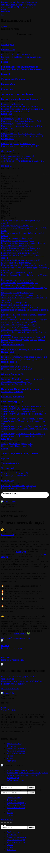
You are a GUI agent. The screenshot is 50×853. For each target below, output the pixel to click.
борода (14, 638)
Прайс (14, 7)
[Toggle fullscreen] (8, 822)
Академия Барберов (18, 5)
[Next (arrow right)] (5, 825)
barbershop (6, 638)
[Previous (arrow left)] (2, 825)
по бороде (21, 551)
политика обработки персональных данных (27, 772)
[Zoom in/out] (10, 822)
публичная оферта (15, 780)
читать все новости (10, 688)
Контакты (28, 7)
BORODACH (7, 534)
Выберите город (9, 2)
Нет (6, 26)
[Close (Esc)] (2, 822)
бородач (21, 638)
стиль (27, 638)
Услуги (20, 7)
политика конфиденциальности (22, 770)
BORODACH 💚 (22, 633)
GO (2, 14)
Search (31, 787)
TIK (14, 710)
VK (9, 12)
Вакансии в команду (16, 748)
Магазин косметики (16, 753)
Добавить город (10, 493)
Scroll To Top (7, 819)
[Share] (5, 822)
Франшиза (21, 2)
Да (2, 26)
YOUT (4, 12)
